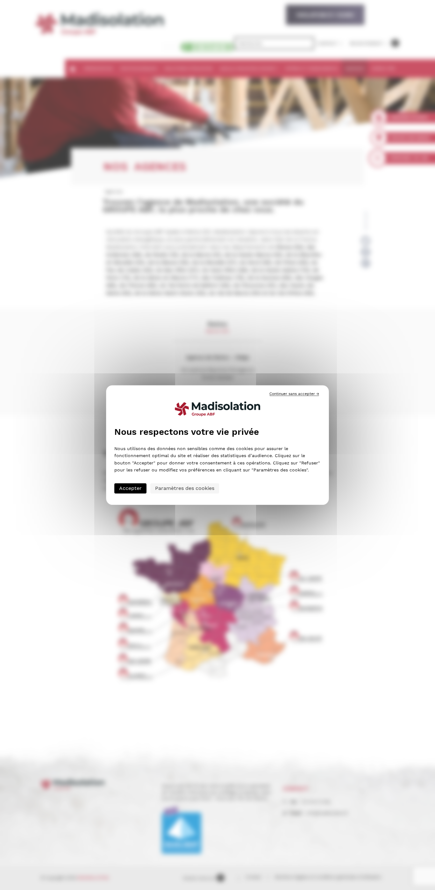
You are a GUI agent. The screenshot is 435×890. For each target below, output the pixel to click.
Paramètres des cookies (184, 488)
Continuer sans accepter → (294, 394)
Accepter (130, 488)
